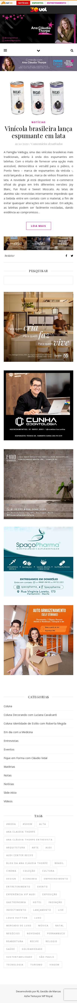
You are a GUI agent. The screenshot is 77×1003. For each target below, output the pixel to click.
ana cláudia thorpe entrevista (29, 839)
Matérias (9, 766)
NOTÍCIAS (23, 3)
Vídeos (8, 801)
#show (27, 824)
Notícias (39, 122)
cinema (11, 870)
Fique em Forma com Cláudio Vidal (25, 758)
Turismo (36, 964)
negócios (13, 933)
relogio (51, 941)
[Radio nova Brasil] (38, 70)
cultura (48, 870)
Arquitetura (15, 847)
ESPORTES (37, 3)
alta (42, 824)
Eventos (9, 749)
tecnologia (14, 964)
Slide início (10, 792)
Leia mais (38, 226)
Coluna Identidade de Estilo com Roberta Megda (35, 723)
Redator (10, 255)
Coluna (8, 706)
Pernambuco (56, 933)
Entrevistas (11, 741)
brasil (59, 863)
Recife (34, 941)
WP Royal (47, 996)
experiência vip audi (21, 894)
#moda (11, 824)
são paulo (46, 956)
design (11, 878)
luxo (37, 917)
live (61, 909)
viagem (54, 964)
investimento (16, 909)
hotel (37, 902)
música (43, 925)
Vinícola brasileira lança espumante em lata (39, 132)
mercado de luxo (18, 925)
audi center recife (19, 855)
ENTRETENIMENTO (56, 3)
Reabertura (14, 941)
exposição (49, 894)
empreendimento (56, 878)
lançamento (42, 909)
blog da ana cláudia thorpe (27, 863)
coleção (29, 870)
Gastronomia (16, 902)
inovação (55, 902)
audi (49, 847)
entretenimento (18, 886)
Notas (8, 775)
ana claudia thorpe (20, 831)
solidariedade (32, 949)
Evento (42, 886)
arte (35, 847)
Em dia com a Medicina (18, 732)
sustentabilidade (19, 956)
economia (30, 878)
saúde (10, 949)
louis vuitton (16, 917)
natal (59, 925)
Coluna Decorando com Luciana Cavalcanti (30, 715)
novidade (33, 933)
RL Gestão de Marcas (49, 991)
